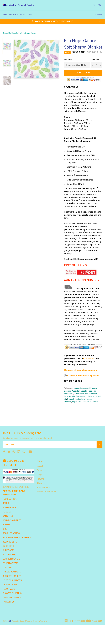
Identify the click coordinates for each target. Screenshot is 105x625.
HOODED (7, 511)
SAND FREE (8, 516)
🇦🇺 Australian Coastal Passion (18, 5)
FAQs (39, 474)
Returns (40, 479)
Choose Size (69, 59)
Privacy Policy (43, 487)
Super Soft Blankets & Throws (85, 402)
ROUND (6, 503)
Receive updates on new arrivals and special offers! (27, 438)
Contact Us (89, 358)
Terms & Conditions (46, 491)
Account (98, 14)
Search (40, 466)
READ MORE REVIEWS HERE (16, 487)
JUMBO (6, 524)
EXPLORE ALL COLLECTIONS (17, 14)
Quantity (95, 59)
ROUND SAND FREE (12, 520)
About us (41, 483)
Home (5, 33)
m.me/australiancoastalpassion (83, 375)
